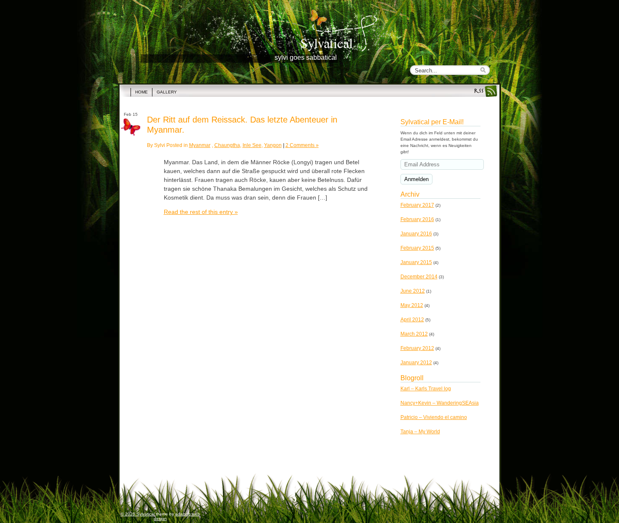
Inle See (252, 145)
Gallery (167, 92)
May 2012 (411, 305)
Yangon (273, 145)
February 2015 (417, 248)
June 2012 (412, 291)
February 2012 (417, 348)
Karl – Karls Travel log (425, 389)
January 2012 (416, 363)
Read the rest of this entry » (201, 211)
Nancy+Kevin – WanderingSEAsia (439, 403)
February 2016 (417, 219)
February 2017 (417, 205)
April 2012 (412, 320)
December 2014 (419, 277)
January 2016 (416, 234)
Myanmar (200, 145)
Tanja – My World (420, 432)
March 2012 (414, 334)
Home (141, 92)
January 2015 (416, 262)
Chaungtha (227, 145)
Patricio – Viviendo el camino (433, 417)
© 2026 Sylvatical (138, 514)
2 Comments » (302, 145)
